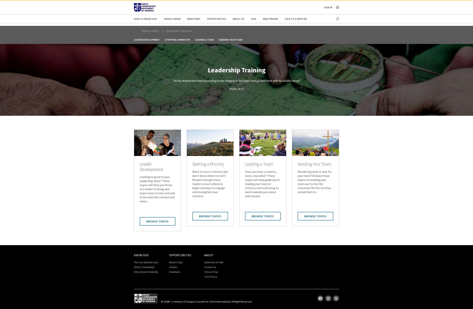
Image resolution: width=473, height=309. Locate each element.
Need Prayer (270, 18)
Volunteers (174, 272)
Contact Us (210, 267)
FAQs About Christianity (146, 272)
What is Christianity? (144, 267)
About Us (238, 18)
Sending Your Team (230, 39)
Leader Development (147, 39)
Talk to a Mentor (296, 18)
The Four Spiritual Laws (146, 262)
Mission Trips (176, 262)
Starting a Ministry (177, 39)
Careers (173, 267)
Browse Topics (157, 221)
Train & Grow (172, 18)
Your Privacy (210, 276)
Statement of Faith (213, 262)
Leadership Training (178, 31)
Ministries (193, 18)
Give (253, 18)
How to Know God (145, 18)
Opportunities (216, 18)
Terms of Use (211, 272)
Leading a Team (204, 39)
